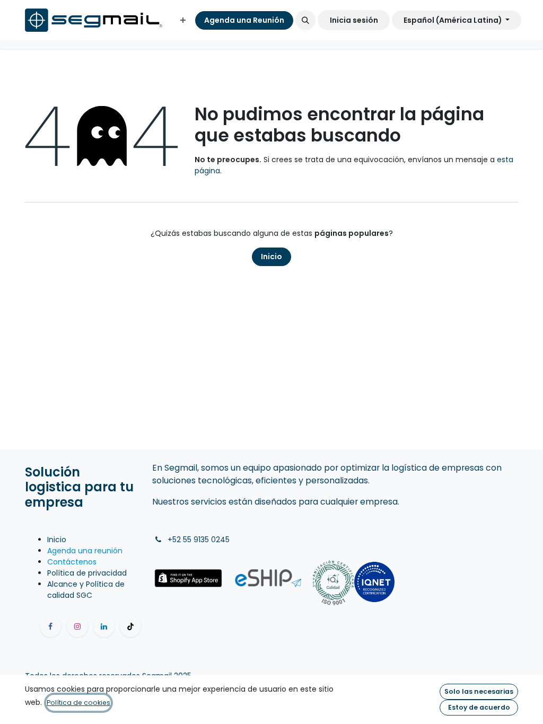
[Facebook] (50, 626)
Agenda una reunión (84, 550)
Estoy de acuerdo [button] (479, 707)
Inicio (271, 256)
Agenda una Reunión (244, 20)
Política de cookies (78, 702)
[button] (305, 20)
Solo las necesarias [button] (478, 691)
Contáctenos (72, 562)
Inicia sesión (354, 20)
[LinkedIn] (104, 626)
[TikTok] (130, 626)
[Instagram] (77, 626)
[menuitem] (183, 20)
